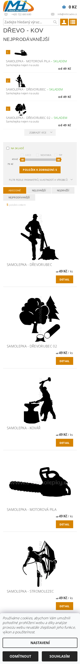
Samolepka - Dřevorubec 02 (36, 118)
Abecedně (15, 190)
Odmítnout (20, 656)
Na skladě (17, 148)
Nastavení (40, 642)
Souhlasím (59, 656)
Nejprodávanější (19, 197)
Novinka (46, 155)
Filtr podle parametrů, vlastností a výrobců (38, 179)
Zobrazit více (37, 132)
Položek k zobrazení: (40, 170)
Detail (65, 279)
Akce (28, 155)
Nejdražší (63, 190)
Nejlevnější (39, 190)
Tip (61, 155)
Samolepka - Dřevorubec (34, 89)
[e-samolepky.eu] (18, 5)
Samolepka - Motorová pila (36, 61)
